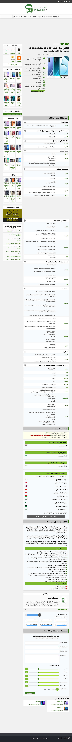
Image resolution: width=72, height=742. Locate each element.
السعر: (65, 669)
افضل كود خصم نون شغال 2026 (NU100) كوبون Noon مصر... (12, 215)
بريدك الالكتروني (63, 647)
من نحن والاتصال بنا (44, 738)
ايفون (19, 53)
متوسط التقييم (63, 688)
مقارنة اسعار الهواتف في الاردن (13, 243)
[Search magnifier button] (21, 114)
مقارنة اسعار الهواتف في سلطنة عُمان (13, 252)
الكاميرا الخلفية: (63, 685)
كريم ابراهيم (48, 54)
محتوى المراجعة (63, 655)
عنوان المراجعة (63, 651)
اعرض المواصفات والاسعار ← (57, 704)
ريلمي (62, 44)
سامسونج (12, 53)
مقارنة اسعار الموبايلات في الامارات (14, 239)
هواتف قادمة (66, 738)
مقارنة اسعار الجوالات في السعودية (15, 234)
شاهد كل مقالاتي (62, 609)
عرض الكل (6, 45)
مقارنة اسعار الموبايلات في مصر (13, 231)
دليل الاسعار (37, 16)
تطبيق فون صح (18, 16)
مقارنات (60, 738)
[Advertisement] (36, 30)
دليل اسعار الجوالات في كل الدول (46, 516)
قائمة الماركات (47, 16)
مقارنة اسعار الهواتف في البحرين (13, 259)
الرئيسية (56, 16)
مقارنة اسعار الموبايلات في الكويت (14, 247)
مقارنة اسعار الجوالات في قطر (14, 256)
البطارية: (65, 679)
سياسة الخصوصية (35, 738)
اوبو (6, 53)
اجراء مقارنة (28, 16)
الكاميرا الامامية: (63, 682)
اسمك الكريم (63, 642)
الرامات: (65, 672)
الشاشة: (65, 675)
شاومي (19, 61)
